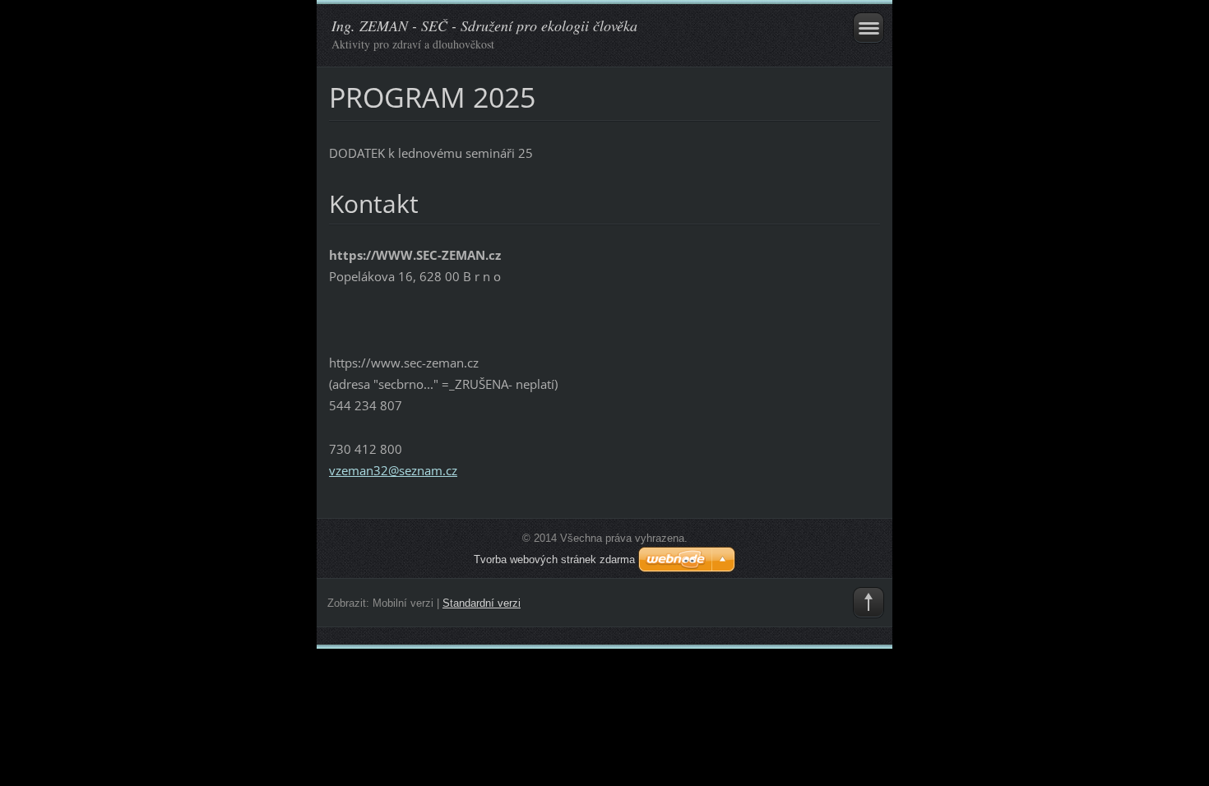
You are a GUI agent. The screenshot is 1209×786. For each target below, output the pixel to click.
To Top (868, 602)
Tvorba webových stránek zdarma (554, 559)
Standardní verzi (481, 603)
